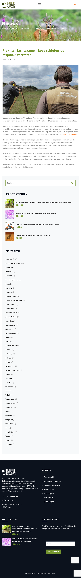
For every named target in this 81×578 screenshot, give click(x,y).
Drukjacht (8, 276)
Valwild (8, 395)
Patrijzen (8, 358)
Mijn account (48, 498)
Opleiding (8, 354)
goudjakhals (9, 309)
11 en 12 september (69, 135)
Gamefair (8, 292)
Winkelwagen (49, 502)
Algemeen (9, 259)
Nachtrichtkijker (11, 346)
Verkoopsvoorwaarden (52, 481)
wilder (7, 428)
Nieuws (11, 28)
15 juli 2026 (16, 544)
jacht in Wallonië (11, 317)
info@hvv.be (7, 500)
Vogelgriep (9, 407)
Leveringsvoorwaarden (52, 485)
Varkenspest (9, 399)
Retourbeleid (49, 477)
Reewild (8, 374)
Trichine (8, 383)
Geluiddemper (10, 304)
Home (4, 28)
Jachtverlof (9, 329)
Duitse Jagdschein (12, 280)
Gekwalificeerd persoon (13, 300)
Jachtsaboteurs (11, 325)
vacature (8, 391)
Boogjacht (9, 267)
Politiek (8, 362)
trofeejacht (9, 387)
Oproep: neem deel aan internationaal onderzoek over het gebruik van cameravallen (44, 202)
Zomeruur (9, 444)
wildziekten (9, 432)
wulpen (7, 440)
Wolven (8, 436)
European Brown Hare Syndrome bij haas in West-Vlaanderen (36, 213)
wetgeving (9, 420)
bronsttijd (8, 271)
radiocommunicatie (12, 370)
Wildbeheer (9, 424)
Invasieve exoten (11, 313)
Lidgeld (8, 337)
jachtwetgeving (10, 333)
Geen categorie (10, 296)
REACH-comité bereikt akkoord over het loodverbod (33, 235)
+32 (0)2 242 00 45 (10, 496)
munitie (8, 341)
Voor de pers (49, 494)
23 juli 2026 (16, 534)
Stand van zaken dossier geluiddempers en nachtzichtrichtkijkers (37, 224)
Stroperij (8, 378)
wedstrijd (8, 415)
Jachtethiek (9, 321)
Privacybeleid (49, 489)
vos (6, 411)
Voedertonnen (10, 403)
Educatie (8, 284)
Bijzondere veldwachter (13, 263)
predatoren (9, 366)
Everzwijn (8, 288)
